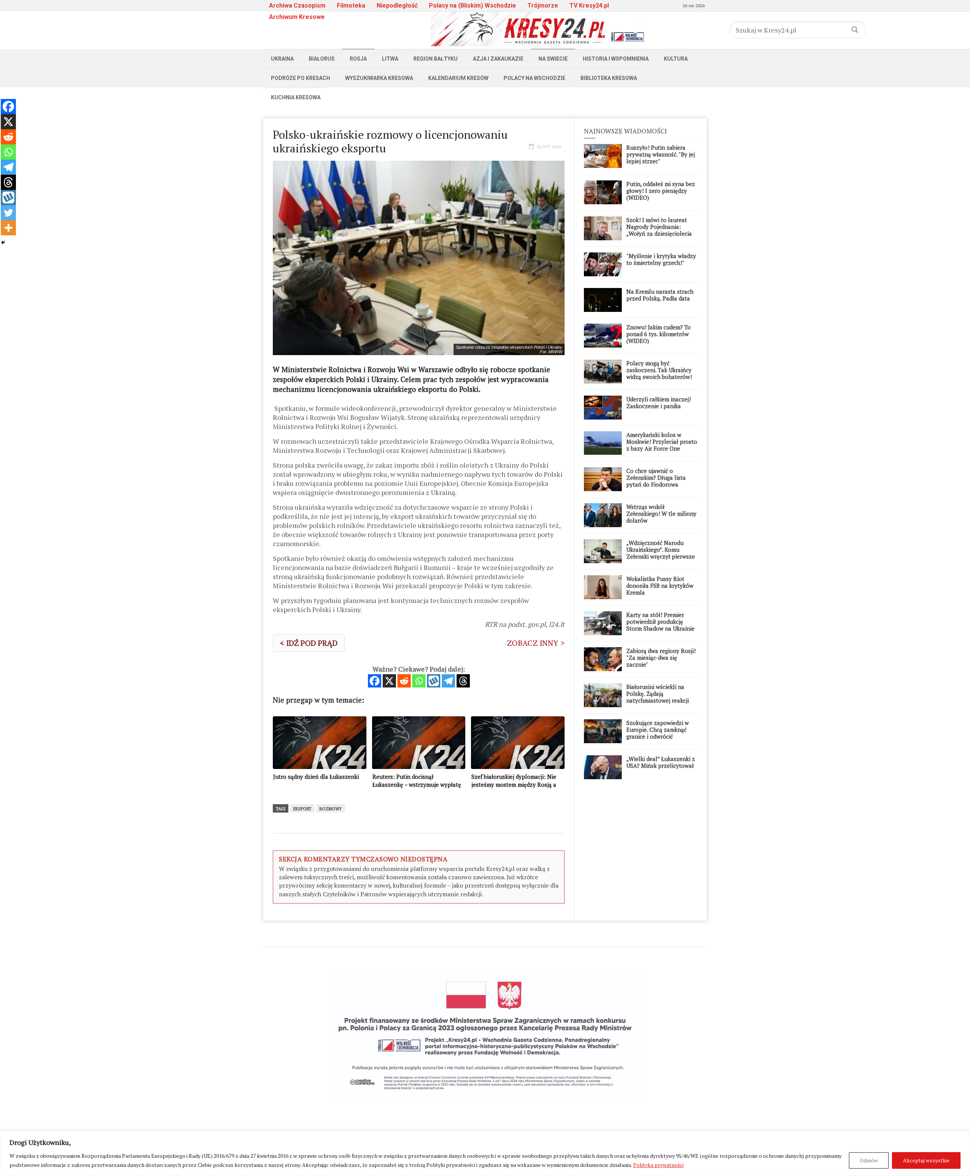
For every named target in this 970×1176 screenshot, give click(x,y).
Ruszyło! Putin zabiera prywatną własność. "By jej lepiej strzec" (660, 154)
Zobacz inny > (536, 643)
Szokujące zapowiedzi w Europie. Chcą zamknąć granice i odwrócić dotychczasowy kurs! (657, 733)
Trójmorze (542, 5)
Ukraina (282, 59)
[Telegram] (448, 680)
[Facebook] (374, 680)
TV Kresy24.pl (589, 5)
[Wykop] (433, 680)
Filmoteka (351, 5)
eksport (302, 808)
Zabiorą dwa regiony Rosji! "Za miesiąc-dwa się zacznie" (661, 657)
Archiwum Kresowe (297, 16)
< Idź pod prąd (309, 643)
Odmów (869, 1160)
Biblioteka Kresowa (608, 78)
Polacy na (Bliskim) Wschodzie (472, 5)
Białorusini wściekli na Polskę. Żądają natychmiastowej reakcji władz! (657, 697)
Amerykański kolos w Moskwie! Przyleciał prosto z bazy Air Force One (661, 441)
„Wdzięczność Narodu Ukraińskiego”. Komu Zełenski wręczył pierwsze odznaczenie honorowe (660, 553)
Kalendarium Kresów (458, 78)
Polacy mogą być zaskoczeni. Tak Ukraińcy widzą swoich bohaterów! (659, 370)
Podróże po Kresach (300, 78)
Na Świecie (553, 59)
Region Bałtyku (435, 59)
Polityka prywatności (658, 1164)
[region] (485, 1153)
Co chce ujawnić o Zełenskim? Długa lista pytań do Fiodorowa (656, 477)
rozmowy (330, 808)
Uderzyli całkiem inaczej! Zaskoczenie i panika (658, 402)
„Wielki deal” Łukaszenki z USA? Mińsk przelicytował (660, 762)
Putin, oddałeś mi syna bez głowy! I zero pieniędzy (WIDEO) (660, 190)
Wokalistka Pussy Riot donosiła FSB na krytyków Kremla (659, 585)
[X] (389, 680)
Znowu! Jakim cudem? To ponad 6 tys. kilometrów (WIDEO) (658, 334)
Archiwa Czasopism (297, 5)
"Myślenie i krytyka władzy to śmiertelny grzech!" (661, 259)
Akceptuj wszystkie (926, 1160)
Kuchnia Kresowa (296, 97)
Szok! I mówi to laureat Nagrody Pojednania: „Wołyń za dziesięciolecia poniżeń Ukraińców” (659, 230)
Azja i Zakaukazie (498, 59)
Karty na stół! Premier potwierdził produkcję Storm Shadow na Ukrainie (660, 621)
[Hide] (3, 243)
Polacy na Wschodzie (534, 78)
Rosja (358, 59)
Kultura (676, 59)
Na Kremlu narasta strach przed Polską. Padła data (659, 295)
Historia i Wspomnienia (616, 59)
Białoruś (322, 59)
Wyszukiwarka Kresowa (379, 78)
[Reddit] (404, 680)
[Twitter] (8, 212)
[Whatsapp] (419, 680)
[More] (8, 227)
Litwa (390, 59)
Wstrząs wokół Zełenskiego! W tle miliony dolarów (661, 513)
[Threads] (463, 680)
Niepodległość (397, 5)
